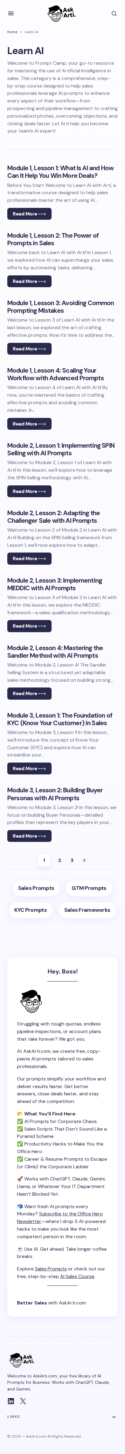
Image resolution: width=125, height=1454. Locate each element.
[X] (23, 1401)
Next (84, 860)
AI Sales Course (77, 1276)
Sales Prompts (51, 1269)
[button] (11, 13)
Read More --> (29, 214)
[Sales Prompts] (36, 888)
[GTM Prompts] (89, 888)
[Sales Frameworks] (87, 910)
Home (12, 31)
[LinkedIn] (11, 1401)
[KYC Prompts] (31, 910)
